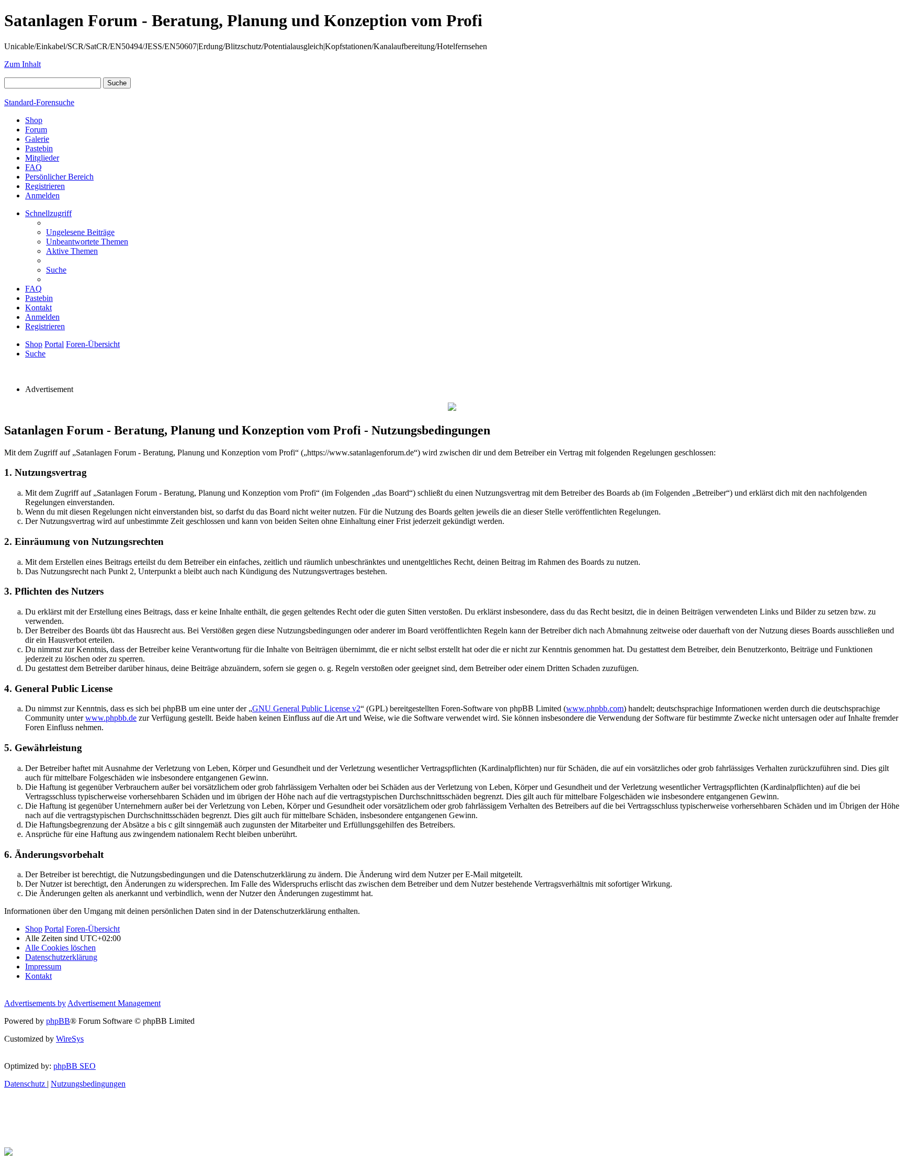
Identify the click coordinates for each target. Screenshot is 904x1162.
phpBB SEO (74, 1066)
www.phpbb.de (111, 717)
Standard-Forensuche (39, 102)
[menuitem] (80, 232)
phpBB (58, 1020)
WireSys (70, 1038)
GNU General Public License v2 (306, 708)
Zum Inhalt (22, 64)
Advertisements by (35, 1003)
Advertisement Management (114, 1003)
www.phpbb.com (595, 708)
